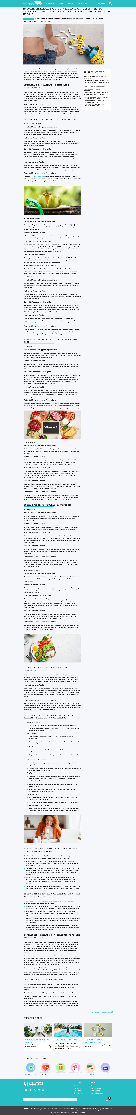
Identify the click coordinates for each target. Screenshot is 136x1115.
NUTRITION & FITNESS (45, 1074)
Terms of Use (95, 1086)
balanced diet (28, 323)
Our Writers (77, 1090)
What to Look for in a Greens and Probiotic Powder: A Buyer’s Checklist (37, 1041)
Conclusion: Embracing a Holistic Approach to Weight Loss (94, 105)
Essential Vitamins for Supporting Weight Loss (96, 83)
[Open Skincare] (73, 3)
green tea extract (39, 176)
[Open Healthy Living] (54, 3)
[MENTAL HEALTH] (75, 1067)
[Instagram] (43, 1090)
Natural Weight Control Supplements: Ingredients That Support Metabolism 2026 (96, 1041)
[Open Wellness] (64, 3)
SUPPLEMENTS (60, 1073)
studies (30, 536)
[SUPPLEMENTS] (60, 1067)
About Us (77, 1086)
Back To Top (109, 1100)
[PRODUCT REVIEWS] (90, 1067)
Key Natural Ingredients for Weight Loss (96, 80)
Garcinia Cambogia (48, 258)
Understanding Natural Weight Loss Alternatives (95, 77)
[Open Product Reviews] (88, 3)
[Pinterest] (35, 1090)
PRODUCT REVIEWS (90, 1074)
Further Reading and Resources (93, 108)
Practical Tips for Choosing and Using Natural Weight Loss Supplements (96, 93)
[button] (110, 3)
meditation (41, 927)
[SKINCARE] (105, 1067)
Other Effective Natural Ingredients (95, 86)
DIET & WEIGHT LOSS (30, 1074)
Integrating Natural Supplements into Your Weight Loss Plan (95, 101)
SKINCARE (105, 1073)
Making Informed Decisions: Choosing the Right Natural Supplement (96, 97)
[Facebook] (26, 1090)
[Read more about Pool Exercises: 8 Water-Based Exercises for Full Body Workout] (80, 1048)
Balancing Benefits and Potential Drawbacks (94, 89)
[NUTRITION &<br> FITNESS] (45, 1067)
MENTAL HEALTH (75, 1073)
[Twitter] (30, 1090)
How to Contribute (97, 1093)
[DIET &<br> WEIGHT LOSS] (30, 1067)
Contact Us (77, 1088)
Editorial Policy (78, 1093)
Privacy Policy (95, 1090)
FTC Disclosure (96, 1088)
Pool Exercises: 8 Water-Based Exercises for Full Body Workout (67, 1040)
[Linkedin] (39, 1090)
